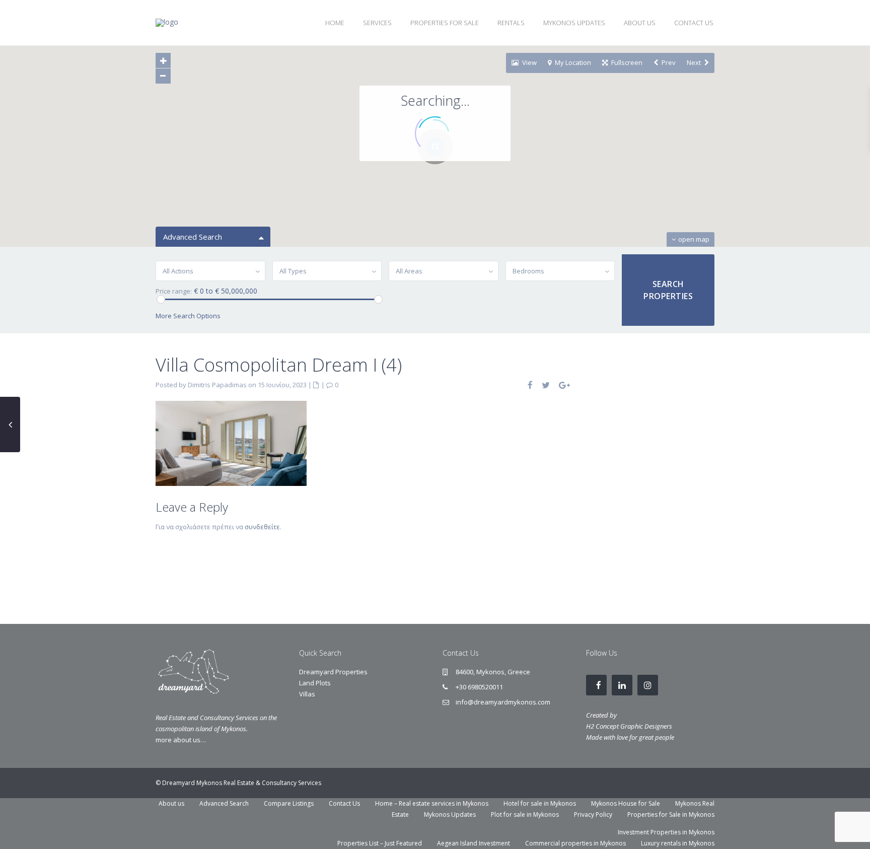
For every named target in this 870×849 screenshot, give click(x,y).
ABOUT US (640, 22)
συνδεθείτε (262, 526)
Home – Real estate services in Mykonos (431, 803)
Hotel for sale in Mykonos (539, 803)
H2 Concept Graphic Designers (629, 726)
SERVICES (377, 22)
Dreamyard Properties (333, 671)
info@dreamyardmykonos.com (503, 701)
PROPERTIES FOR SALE (444, 22)
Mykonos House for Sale (625, 803)
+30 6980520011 (479, 686)
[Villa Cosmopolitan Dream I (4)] (231, 442)
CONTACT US (693, 22)
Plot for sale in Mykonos (525, 814)
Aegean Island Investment (473, 843)
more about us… (181, 739)
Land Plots (315, 682)
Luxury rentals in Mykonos (677, 843)
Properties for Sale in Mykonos (670, 814)
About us (171, 803)
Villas (307, 693)
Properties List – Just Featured (379, 843)
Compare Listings (289, 803)
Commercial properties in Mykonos (575, 843)
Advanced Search (224, 803)
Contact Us (344, 803)
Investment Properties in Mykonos (666, 832)
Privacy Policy (593, 814)
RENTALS (511, 22)
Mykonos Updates (450, 814)
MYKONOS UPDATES (574, 22)
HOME (334, 22)
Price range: (174, 291)
